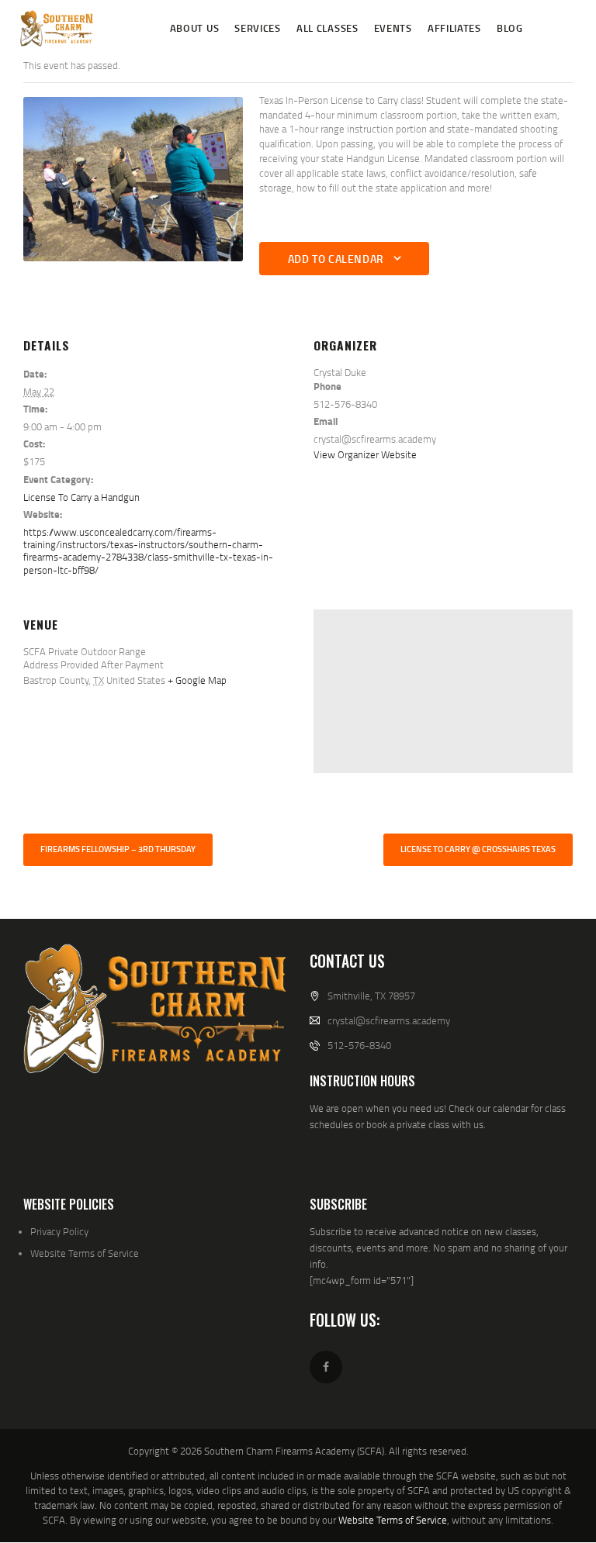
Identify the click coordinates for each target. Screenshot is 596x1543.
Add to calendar (336, 258)
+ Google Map (197, 680)
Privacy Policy (59, 1231)
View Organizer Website (365, 454)
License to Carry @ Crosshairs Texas (478, 849)
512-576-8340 (359, 1045)
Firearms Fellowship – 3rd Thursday (118, 849)
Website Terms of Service (84, 1253)
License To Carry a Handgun (81, 497)
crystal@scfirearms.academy (388, 1020)
